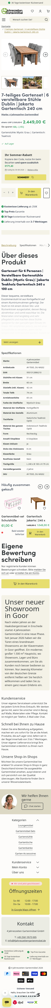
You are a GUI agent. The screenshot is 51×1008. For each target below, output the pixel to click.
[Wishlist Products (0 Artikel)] (32, 11)
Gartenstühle (25, 836)
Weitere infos (32, 170)
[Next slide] (47, 486)
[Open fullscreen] (25, 54)
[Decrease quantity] (4, 192)
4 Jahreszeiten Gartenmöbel (24, 114)
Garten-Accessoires (25, 853)
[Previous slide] (40, 486)
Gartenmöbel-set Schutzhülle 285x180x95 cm (12, 518)
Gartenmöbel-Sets (25, 831)
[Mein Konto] (40, 11)
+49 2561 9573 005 (27, 937)
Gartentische (25, 842)
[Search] (46, 19)
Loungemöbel (25, 825)
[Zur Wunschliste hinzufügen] (46, 193)
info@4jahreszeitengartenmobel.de (27, 940)
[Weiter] (45, 55)
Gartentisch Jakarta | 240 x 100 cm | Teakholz (38, 518)
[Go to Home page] (12, 11)
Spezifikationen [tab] (28, 245)
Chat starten (35, 806)
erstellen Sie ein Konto (27, 573)
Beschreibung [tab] (8, 245)
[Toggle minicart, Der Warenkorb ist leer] (47, 11)
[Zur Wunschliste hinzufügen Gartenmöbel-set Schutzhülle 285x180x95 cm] (19, 508)
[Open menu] (3, 19)
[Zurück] (5, 55)
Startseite (5, 26)
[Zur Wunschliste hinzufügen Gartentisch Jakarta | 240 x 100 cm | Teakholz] (44, 508)
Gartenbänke (25, 847)
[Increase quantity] (13, 192)
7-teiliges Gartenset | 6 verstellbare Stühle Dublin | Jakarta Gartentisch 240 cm (24, 30)
